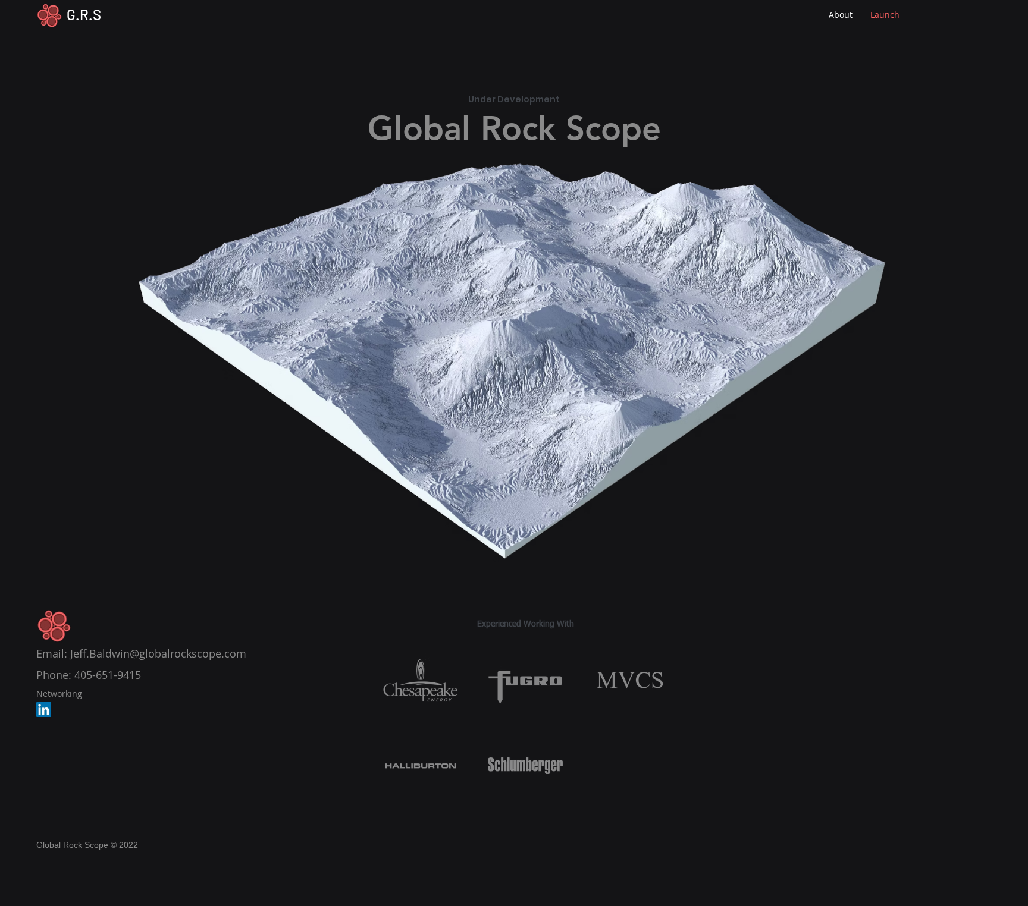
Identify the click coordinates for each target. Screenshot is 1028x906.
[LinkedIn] (43, 709)
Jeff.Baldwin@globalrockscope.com (158, 653)
